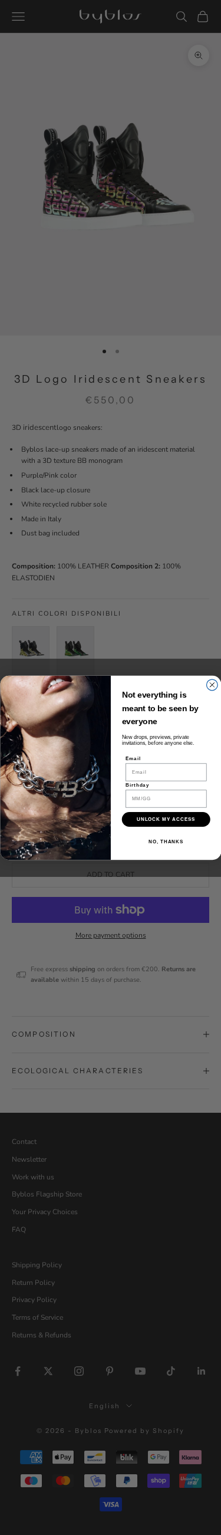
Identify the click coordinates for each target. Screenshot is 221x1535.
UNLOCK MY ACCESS (166, 819)
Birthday (138, 785)
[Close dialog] (211, 685)
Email (133, 758)
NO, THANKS (166, 841)
